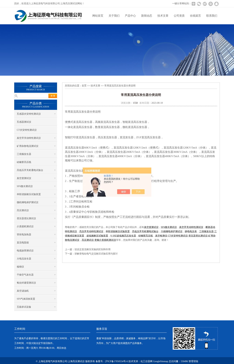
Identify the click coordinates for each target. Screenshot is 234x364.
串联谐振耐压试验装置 (29, 194)
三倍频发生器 (24, 154)
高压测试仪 (23, 210)
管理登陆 (193, 361)
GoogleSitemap (160, 361)
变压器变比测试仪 (26, 218)
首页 (84, 85)
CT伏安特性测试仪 (27, 130)
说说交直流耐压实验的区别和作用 (92, 249)
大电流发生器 (24, 258)
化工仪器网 (146, 361)
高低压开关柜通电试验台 (30, 170)
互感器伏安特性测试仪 (29, 114)
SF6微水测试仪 (25, 186)
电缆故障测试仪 (25, 250)
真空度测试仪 (24, 178)
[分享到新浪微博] (204, 4)
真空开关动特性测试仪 (29, 138)
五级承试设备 (24, 307)
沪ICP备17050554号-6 (116, 361)
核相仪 (20, 266)
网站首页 (97, 15)
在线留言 (195, 15)
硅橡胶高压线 (24, 162)
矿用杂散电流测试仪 (27, 146)
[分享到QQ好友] (216, 4)
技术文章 (162, 15)
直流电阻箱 (23, 242)
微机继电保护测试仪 (27, 202)
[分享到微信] (198, 4)
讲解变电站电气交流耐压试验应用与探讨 (96, 253)
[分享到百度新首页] (210, 4)
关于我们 (114, 15)
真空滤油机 (23, 291)
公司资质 (179, 15)
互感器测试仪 (24, 122)
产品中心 (130, 15)
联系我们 (211, 15)
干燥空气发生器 (25, 274)
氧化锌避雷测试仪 (26, 283)
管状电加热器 (24, 234)
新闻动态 (146, 15)
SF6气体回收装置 (26, 299)
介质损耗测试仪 (25, 226)
